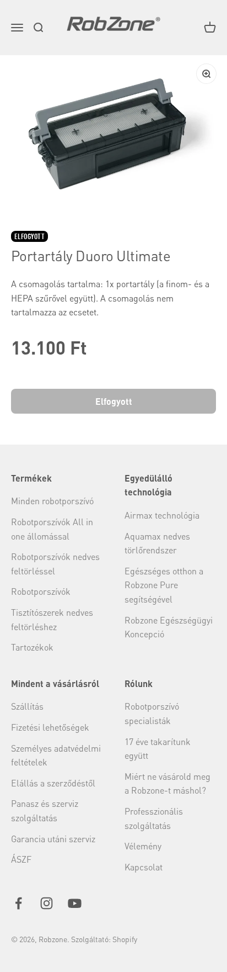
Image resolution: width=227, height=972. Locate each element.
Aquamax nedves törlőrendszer (157, 543)
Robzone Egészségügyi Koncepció (169, 627)
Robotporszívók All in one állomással (52, 529)
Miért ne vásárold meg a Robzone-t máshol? (167, 783)
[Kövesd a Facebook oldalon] (18, 903)
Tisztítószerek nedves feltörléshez (52, 619)
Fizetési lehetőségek (50, 727)
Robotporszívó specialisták (152, 713)
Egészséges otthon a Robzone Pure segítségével (164, 585)
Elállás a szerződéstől (53, 783)
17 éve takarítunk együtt (158, 749)
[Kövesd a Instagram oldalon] (46, 903)
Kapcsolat (144, 867)
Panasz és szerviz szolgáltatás (44, 810)
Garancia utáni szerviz (53, 838)
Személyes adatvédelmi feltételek (56, 755)
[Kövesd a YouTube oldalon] (74, 903)
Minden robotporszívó (52, 500)
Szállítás (27, 706)
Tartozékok (32, 647)
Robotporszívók (41, 591)
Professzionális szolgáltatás (154, 818)
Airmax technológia (162, 515)
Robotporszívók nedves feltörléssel (55, 564)
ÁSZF (21, 859)
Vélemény (143, 846)
